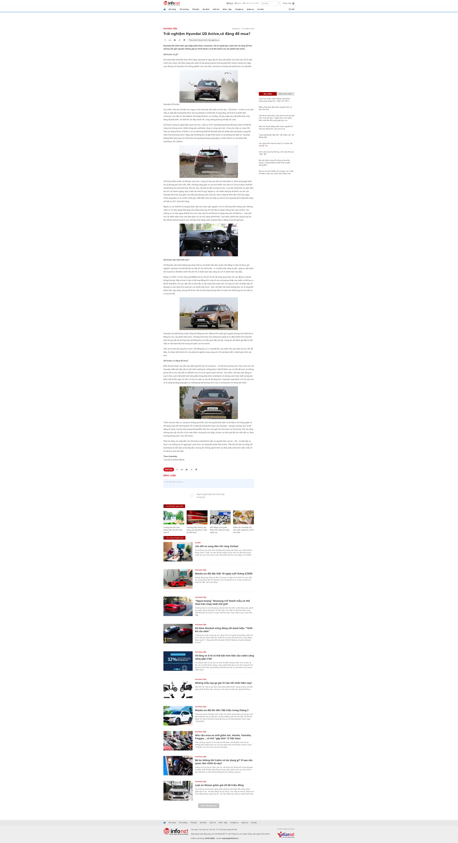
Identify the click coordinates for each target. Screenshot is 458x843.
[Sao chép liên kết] (179, 40)
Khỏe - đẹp (227, 9)
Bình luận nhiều (285, 94)
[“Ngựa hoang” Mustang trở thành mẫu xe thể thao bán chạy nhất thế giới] (178, 606)
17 (288, 101)
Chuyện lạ (239, 9)
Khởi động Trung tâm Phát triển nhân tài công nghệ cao (219, 529)
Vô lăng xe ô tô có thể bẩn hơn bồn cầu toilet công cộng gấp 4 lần (224, 657)
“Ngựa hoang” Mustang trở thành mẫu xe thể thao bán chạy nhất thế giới (222, 602)
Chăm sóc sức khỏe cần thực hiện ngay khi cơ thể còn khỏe (243, 529)
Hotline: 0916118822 (252, 3)
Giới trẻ (216, 9)
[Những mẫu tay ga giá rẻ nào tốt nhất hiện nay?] (178, 688)
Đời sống (172, 9)
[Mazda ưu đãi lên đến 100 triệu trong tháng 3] (178, 715)
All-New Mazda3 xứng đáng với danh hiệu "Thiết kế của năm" (224, 630)
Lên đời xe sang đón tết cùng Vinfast (216, 546)
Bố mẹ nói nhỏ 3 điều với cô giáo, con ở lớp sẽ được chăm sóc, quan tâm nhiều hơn (276, 172)
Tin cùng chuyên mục (175, 538)
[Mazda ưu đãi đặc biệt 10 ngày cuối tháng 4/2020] (178, 579)
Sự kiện (260, 9)
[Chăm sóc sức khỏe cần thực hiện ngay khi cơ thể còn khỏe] (243, 517)
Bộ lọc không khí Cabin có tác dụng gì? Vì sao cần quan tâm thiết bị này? (223, 762)
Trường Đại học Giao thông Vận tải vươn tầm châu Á (172, 529)
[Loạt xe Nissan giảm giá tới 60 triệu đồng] (178, 790)
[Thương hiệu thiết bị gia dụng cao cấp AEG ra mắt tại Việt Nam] (197, 517)
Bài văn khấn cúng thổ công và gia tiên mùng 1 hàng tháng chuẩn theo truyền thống (274, 162)
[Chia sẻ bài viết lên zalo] (170, 40)
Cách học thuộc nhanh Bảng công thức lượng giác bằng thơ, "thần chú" (274, 99)
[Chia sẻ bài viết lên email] (175, 40)
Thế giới (195, 9)
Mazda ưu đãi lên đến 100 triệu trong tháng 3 (221, 710)
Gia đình (206, 9)
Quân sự (250, 9)
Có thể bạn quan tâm (174, 506)
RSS (293, 9)
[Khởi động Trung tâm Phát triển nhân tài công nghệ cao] (220, 517)
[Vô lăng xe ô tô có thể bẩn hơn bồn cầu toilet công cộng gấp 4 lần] (178, 661)
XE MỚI (198, 543)
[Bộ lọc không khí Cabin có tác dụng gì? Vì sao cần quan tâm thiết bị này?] (178, 765)
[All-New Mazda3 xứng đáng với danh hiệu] (178, 633)
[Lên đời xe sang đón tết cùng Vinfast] (178, 551)
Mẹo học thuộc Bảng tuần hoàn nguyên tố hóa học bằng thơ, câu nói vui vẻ (276, 127)
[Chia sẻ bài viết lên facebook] (165, 40)
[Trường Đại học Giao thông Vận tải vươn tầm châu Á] (173, 517)
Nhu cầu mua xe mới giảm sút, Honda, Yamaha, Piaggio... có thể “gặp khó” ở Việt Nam (223, 737)
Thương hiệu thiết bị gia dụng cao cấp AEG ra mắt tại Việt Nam (197, 529)
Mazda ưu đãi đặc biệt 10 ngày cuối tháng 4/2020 (223, 573)
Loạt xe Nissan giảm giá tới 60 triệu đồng (219, 785)
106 (266, 146)
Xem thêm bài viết (209, 806)
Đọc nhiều (268, 94)
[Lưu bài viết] (184, 40)
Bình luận (168, 469)
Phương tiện (170, 28)
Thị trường (184, 9)
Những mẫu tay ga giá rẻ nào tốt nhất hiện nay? (223, 682)
